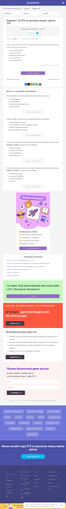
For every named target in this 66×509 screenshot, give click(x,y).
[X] (28, 84)
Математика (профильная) (13, 411)
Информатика (24, 423)
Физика (7, 417)
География (38, 423)
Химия (41, 417)
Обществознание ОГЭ (34, 429)
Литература (10, 423)
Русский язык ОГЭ (52, 423)
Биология (30, 417)
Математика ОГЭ (16, 429)
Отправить (15, 393)
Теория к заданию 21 (13, 272)
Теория (36, 475)
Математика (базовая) (35, 411)
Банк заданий (51, 472)
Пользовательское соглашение (47, 506)
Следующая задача (53, 79)
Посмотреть (32, 33)
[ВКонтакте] (26, 84)
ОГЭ (35, 472)
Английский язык (54, 417)
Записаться (14, 323)
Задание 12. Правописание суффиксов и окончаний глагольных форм (28, 263)
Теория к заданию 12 (13, 275)
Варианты (36, 486)
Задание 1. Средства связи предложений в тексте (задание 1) (25, 266)
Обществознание (53, 411)
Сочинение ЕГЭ (52, 479)
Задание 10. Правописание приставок (18, 269)
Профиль (22, 484)
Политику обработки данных (32, 506)
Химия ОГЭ (50, 429)
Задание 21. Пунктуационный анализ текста (20, 260)
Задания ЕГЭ (37, 479)
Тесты (35, 483)
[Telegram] (34, 84)
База (21, 490)
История (18, 417)
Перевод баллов (52, 475)
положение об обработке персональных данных (44, 400)
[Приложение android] (7, 496)
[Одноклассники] (31, 84)
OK (61, 505)
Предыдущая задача (13, 79)
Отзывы (50, 483)
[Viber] (40, 84)
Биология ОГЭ (32, 434)
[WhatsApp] (37, 84)
